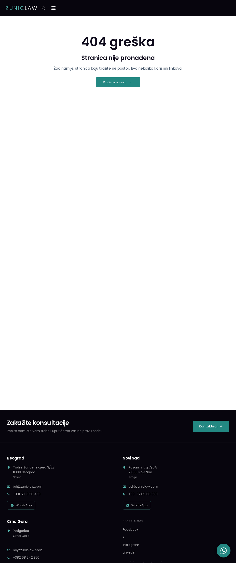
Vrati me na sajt (114, 82)
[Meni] (53, 8)
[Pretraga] (43, 8)
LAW (22, 8)
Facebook (130, 529)
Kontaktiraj (208, 426)
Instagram (131, 544)
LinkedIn (129, 552)
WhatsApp (24, 505)
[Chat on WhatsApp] (223, 550)
